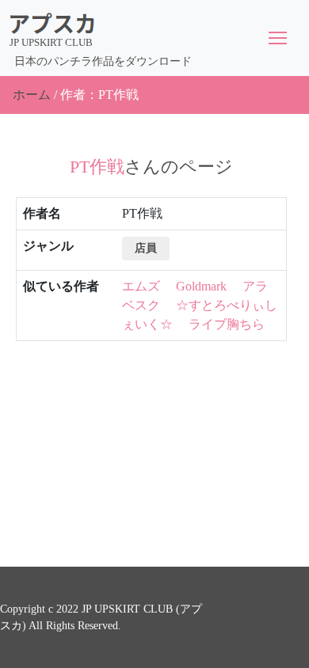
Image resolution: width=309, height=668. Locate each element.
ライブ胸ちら (227, 324)
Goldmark (201, 286)
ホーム (32, 94)
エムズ (141, 286)
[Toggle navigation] (278, 38)
